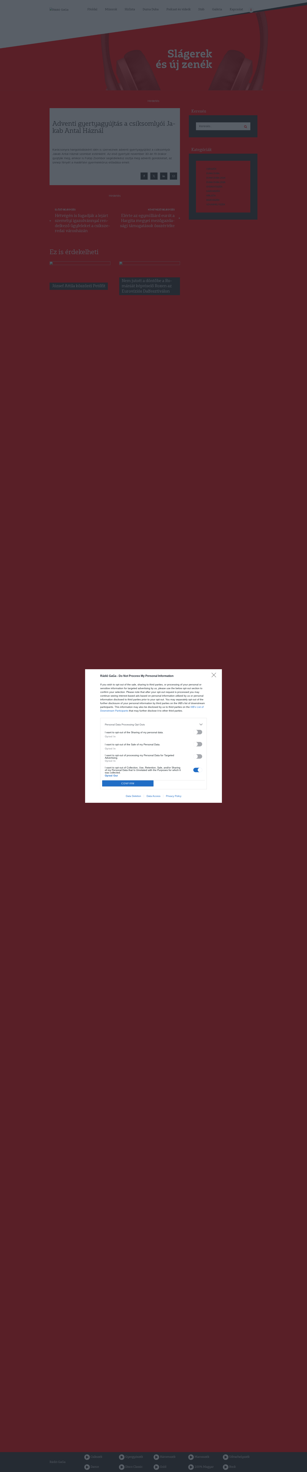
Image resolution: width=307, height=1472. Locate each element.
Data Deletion (133, 796)
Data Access (153, 796)
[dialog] (153, 736)
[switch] (197, 732)
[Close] (215, 676)
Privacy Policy (173, 796)
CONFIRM (127, 783)
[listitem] (153, 724)
